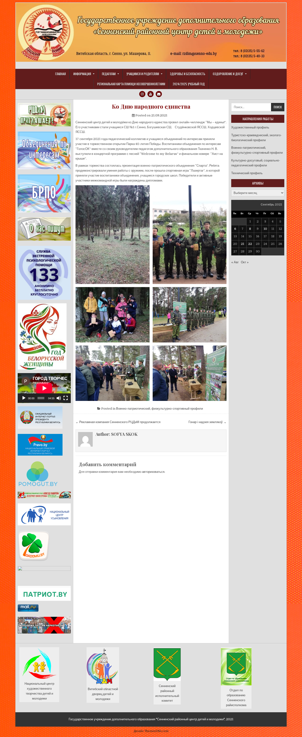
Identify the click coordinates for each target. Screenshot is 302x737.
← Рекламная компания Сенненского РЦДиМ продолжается (118, 422)
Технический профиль (247, 173)
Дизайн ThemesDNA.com (151, 731)
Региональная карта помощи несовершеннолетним (131, 84)
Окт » (245, 262)
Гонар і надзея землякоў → (207, 422)
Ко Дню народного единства (151, 106)
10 (265, 229)
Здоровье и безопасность (187, 73)
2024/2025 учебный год (189, 84)
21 (242, 244)
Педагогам (109, 73)
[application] (44, 388)
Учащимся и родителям (142, 73)
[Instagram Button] (142, 94)
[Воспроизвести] (23, 398)
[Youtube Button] (150, 94)
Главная (60, 73)
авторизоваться (153, 471)
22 (250, 244)
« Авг (235, 262)
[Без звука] (58, 398)
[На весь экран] (65, 398)
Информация (82, 73)
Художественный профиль (250, 127)
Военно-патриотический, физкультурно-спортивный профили (159, 408)
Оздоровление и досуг (228, 73)
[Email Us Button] (159, 94)
